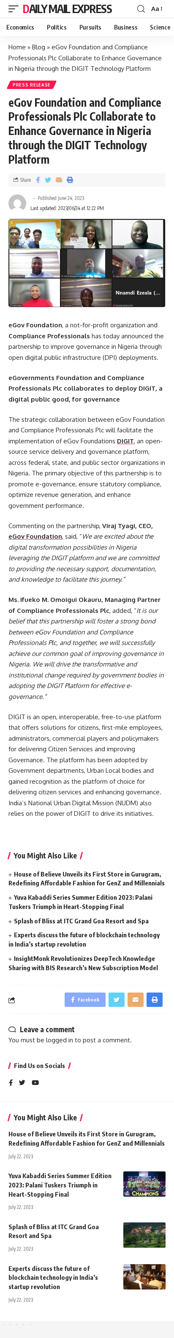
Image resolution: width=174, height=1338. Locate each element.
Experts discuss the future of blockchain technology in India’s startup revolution (53, 1278)
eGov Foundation (35, 536)
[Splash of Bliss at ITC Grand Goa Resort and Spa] (144, 1235)
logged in (59, 1040)
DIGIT (125, 441)
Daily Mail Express (67, 9)
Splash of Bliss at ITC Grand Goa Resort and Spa (81, 921)
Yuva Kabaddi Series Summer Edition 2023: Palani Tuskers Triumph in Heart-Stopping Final (59, 1185)
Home (17, 47)
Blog (38, 47)
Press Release (32, 84)
